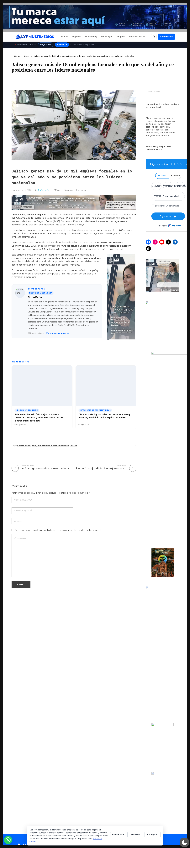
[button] (184, 842)
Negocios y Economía (75, 190)
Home (17, 56)
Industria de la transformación (53, 445)
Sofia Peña (43, 190)
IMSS (34, 445)
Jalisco (73, 445)
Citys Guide (45, 45)
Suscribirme (166, 36)
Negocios (76, 36)
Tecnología (106, 36)
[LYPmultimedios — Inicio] (34, 36)
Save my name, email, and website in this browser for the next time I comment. (58, 530)
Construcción (24, 445)
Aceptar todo (118, 834)
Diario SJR (62, 45)
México (57, 190)
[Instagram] (155, 242)
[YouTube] (161, 242)
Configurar (152, 834)
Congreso (120, 36)
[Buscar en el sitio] (154, 36)
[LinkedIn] (175, 242)
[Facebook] (148, 242)
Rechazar (135, 834)
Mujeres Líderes (137, 36)
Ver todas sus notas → (57, 333)
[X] (168, 242)
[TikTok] (148, 248)
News (26, 56)
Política (64, 36)
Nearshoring (91, 36)
